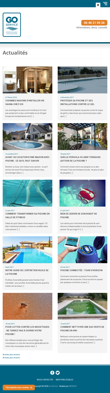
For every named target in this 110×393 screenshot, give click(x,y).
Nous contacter (45, 380)
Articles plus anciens (11, 354)
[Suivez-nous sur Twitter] (58, 373)
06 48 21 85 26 (94, 22)
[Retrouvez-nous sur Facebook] (52, 373)
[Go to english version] (98, 5)
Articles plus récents (11, 358)
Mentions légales (64, 380)
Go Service (53, 386)
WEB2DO (73, 386)
